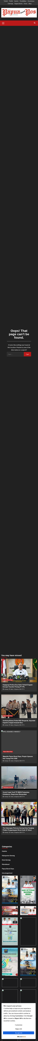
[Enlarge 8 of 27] (33, 950)
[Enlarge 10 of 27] (33, 981)
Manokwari (6, 864)
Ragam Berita (18, 3)
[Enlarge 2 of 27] (33, 878)
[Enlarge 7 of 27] (15, 950)
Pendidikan (23, 1)
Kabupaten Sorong (8, 787)
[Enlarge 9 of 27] (15, 981)
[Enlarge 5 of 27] (15, 920)
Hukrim (16, 1)
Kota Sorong (6, 860)
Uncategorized (7, 873)
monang (6, 689)
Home (25, 3)
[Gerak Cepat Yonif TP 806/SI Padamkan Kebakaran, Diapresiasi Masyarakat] (19, 778)
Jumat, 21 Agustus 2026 (16, 796)
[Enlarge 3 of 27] (15, 909)
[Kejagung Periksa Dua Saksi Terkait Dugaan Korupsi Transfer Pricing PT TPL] (19, 670)
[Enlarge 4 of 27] (33, 909)
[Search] (34, 23)
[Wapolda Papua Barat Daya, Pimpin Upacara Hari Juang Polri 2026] (19, 742)
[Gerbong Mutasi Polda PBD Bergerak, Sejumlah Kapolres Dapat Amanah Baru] (19, 706)
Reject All (18, 1029)
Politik (11, 1)
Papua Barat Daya (7, 680)
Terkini (6, 1)
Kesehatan (31, 1)
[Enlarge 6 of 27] (33, 920)
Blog (30, 3)
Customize (18, 1025)
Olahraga (10, 3)
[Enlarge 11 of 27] (15, 992)
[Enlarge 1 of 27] (15, 878)
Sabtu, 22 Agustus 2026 (16, 689)
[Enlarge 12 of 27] (33, 992)
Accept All (18, 1033)
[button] (3, 22)
